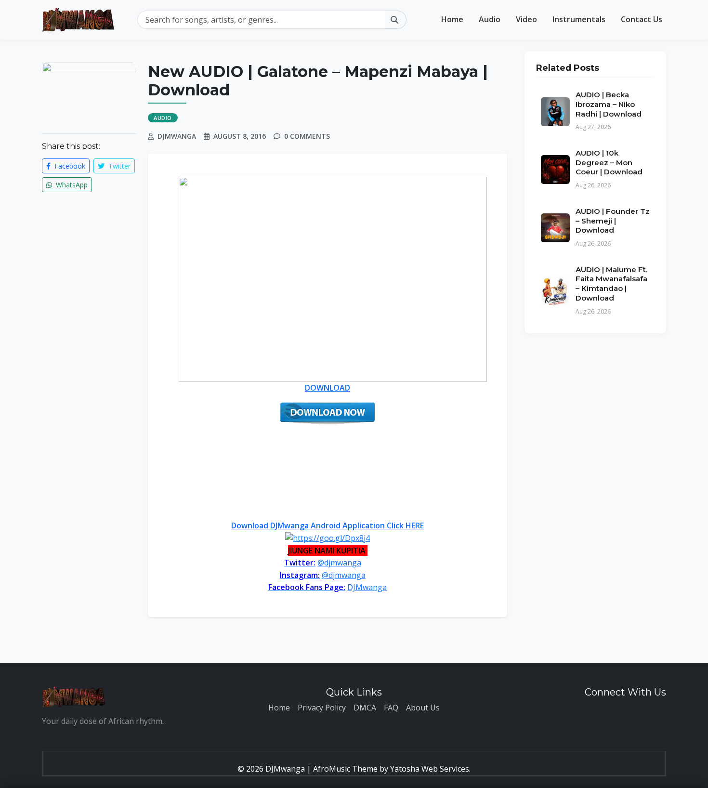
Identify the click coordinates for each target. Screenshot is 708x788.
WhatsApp (71, 184)
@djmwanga (339, 562)
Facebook (68, 166)
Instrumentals (578, 19)
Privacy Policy (322, 707)
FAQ (391, 707)
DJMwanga (367, 587)
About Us (423, 707)
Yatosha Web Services (429, 768)
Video (526, 19)
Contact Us (641, 19)
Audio (489, 19)
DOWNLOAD (327, 387)
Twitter (118, 166)
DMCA (365, 707)
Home (452, 19)
